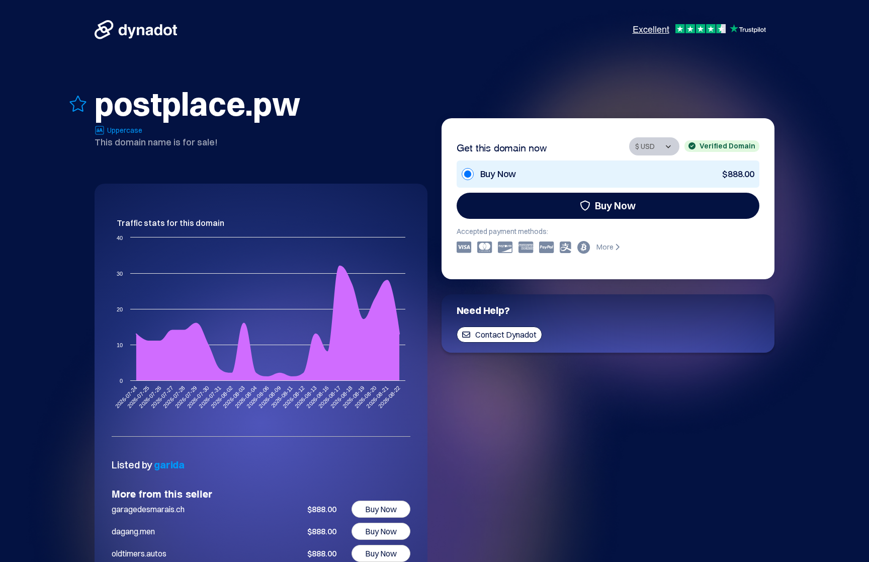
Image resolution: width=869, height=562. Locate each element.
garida (169, 464)
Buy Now (615, 205)
